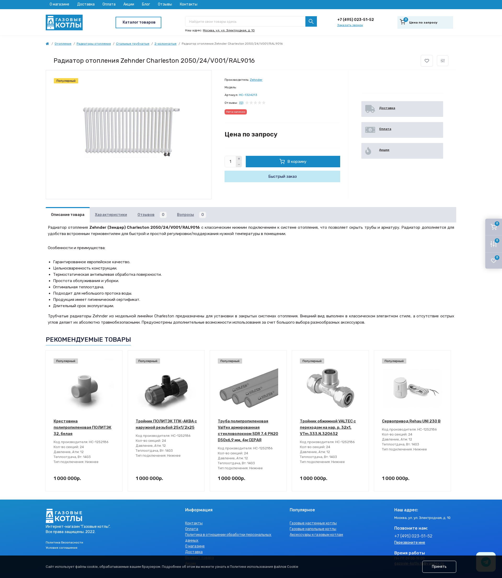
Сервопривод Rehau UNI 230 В (411, 421)
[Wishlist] (115, 368)
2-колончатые (165, 43)
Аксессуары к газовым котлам (316, 535)
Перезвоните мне (409, 542)
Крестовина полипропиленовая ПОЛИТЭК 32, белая (82, 427)
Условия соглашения (61, 548)
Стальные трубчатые (132, 43)
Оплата (109, 4)
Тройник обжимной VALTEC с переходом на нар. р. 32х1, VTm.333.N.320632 (328, 427)
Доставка (86, 4)
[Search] (311, 21)
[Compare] (115, 378)
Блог (146, 4)
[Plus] (239, 159)
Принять (439, 566)
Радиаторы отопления (94, 43)
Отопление (63, 43)
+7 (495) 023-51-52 (355, 20)
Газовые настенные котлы (313, 523)
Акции (128, 4)
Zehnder (256, 80)
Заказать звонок (350, 25)
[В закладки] (427, 61)
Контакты (188, 4)
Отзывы (165, 4)
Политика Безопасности (64, 542)
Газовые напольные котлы (313, 529)
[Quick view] (115, 358)
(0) (241, 103)
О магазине (59, 4)
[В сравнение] (442, 60)
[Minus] (239, 165)
